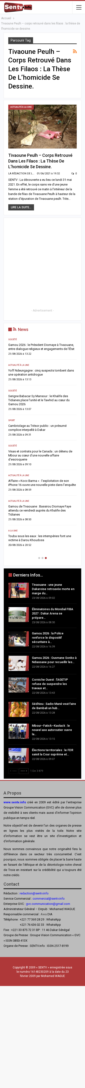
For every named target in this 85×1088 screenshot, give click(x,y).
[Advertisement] (42, 265)
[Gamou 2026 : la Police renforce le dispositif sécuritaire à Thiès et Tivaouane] (18, 638)
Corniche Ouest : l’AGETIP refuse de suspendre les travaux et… (50, 684)
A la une (12, 531)
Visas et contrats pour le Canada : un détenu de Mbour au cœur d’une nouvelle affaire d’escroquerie (40, 455)
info (62, 898)
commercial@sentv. (46, 898)
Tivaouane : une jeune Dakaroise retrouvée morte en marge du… (53, 589)
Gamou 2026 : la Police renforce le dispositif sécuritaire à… (48, 638)
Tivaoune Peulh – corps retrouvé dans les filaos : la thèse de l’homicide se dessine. (40, 161)
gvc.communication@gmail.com (48, 904)
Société (12, 339)
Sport (11, 420)
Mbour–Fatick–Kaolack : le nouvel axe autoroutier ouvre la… (52, 730)
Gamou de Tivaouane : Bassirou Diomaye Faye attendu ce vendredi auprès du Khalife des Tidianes (39, 510)
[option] (42, 444)
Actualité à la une (21, 107)
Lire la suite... (21, 207)
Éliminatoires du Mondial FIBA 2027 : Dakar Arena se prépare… (52, 613)
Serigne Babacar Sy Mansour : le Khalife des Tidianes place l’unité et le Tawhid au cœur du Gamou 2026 (39, 400)
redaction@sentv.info (34, 893)
